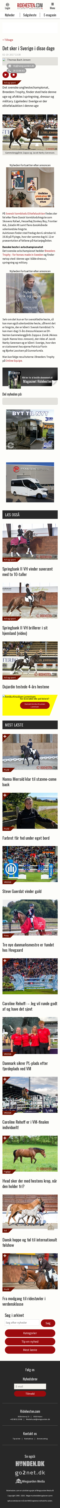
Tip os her (16, 1438)
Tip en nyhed (30, 1341)
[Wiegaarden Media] (30, 1481)
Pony (6, 935)
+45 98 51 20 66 (16, 1419)
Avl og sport (10, 82)
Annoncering (42, 1438)
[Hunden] (30, 1463)
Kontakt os (28, 1438)
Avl (5, 1230)
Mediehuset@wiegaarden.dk (38, 1419)
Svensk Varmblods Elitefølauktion (25, 213)
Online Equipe (14, 360)
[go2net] (30, 1472)
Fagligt (7, 1171)
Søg (48, 1323)
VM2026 (7, 882)
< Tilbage (7, 40)
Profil (6, 769)
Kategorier (30, 1333)
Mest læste (30, 1350)
